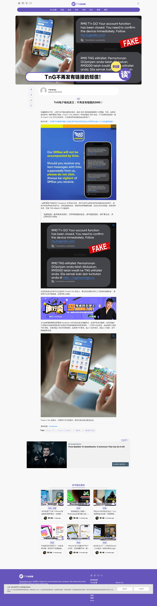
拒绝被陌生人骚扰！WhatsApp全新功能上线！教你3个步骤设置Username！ (78, 512)
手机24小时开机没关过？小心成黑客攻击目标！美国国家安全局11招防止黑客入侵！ (104, 512)
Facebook (53, 426)
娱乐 (91, 10)
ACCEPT (141, 589)
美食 (84, 10)
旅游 (69, 10)
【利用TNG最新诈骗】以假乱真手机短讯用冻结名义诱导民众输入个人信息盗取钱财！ (81, 121)
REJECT (125, 589)
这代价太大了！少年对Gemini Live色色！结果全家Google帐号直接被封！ (104, 547)
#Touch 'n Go (50, 430)
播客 (105, 10)
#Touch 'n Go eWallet (64, 430)
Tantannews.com (25, 581)
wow (92, 600)
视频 (98, 10)
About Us (119, 582)
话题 (62, 10)
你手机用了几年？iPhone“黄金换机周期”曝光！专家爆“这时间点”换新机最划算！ (52, 512)
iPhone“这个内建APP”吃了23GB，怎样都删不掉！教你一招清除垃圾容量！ (78, 547)
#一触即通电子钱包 (88, 430)
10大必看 (53, 10)
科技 (76, 10)
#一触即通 (77, 430)
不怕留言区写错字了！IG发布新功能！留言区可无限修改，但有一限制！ (52, 547)
